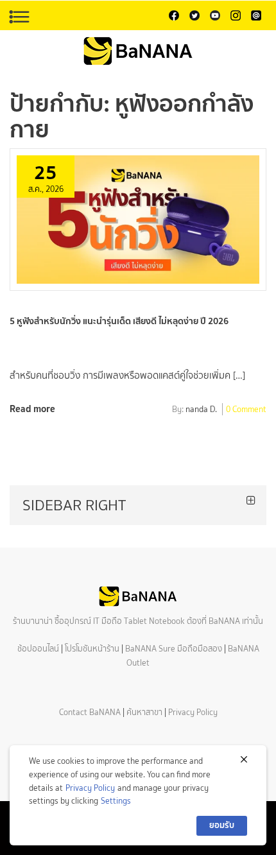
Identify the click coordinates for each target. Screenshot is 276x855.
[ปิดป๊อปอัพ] (244, 759)
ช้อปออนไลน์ (38, 649)
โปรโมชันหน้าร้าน (92, 649)
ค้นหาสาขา (144, 712)
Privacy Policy (193, 712)
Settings (116, 801)
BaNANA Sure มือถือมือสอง (173, 649)
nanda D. (201, 410)
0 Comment (246, 410)
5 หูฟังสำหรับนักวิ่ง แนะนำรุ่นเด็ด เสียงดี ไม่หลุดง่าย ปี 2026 (119, 321)
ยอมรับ (221, 825)
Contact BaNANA (90, 712)
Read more (32, 409)
